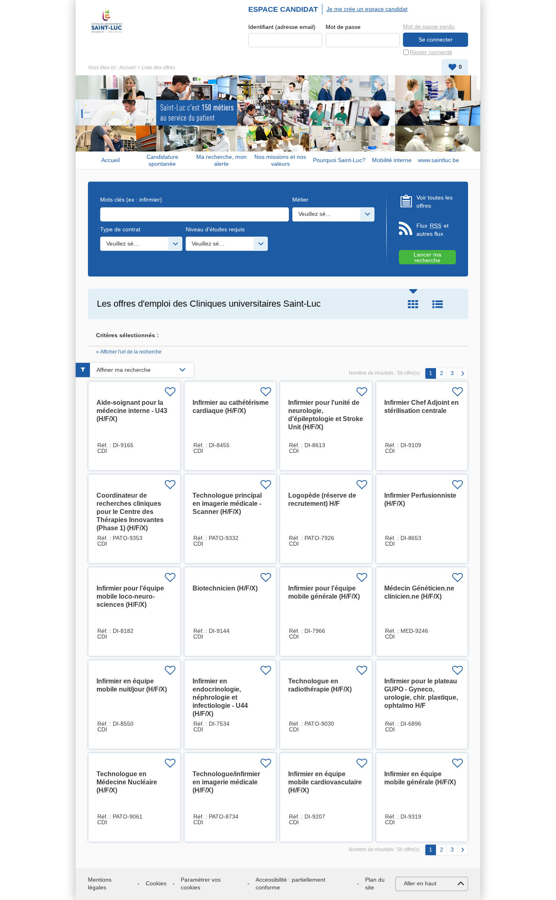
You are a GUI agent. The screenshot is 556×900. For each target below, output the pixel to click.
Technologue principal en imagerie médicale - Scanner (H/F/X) (227, 503)
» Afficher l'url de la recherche (129, 352)
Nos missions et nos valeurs (280, 160)
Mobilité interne (392, 160)
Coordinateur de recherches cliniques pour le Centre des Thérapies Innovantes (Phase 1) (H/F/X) (130, 511)
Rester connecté (431, 52)
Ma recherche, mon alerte (221, 160)
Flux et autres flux (432, 229)
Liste (437, 304)
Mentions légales (100, 883)
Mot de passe (343, 27)
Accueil (127, 67)
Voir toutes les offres (434, 201)
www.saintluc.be (438, 160)
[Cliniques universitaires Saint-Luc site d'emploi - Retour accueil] (106, 21)
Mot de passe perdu (429, 26)
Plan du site (375, 883)
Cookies (156, 883)
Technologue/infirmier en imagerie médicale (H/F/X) (226, 782)
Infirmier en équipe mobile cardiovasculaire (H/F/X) (325, 782)
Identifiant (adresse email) (281, 27)
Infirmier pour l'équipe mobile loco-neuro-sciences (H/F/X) (130, 596)
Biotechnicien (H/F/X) (225, 588)
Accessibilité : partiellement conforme (290, 883)
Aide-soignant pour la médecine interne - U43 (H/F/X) (131, 410)
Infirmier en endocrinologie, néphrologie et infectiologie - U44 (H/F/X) (220, 697)
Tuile (413, 304)
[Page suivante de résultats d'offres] (462, 373)
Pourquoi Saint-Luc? (339, 160)
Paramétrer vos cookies (201, 883)
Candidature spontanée (162, 160)
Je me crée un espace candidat (366, 9)
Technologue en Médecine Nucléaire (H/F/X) (126, 782)
